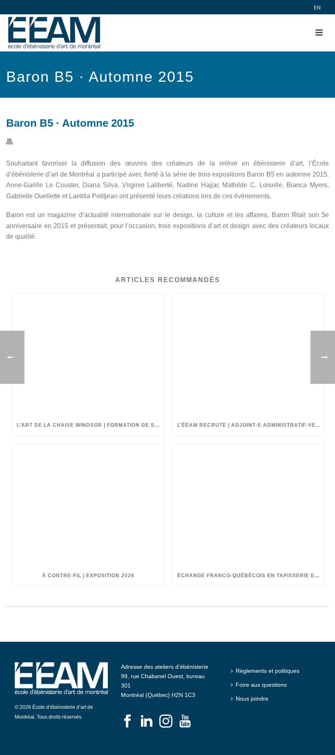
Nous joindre (252, 698)
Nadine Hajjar (197, 184)
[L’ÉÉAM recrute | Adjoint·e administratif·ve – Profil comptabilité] (249, 354)
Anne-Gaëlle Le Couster (42, 184)
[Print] (13, 141)
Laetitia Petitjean (93, 196)
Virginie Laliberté (147, 184)
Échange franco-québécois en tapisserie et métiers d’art (251, 575)
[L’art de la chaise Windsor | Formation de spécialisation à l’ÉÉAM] (88, 354)
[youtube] (185, 721)
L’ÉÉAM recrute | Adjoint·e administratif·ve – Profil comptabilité (251, 425)
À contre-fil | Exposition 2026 (88, 575)
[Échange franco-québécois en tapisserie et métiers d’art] (249, 505)
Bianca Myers (306, 184)
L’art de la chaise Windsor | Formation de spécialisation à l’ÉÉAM (90, 425)
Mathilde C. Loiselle (252, 184)
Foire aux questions (261, 684)
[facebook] (127, 721)
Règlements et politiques (267, 671)
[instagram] (165, 721)
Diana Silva (100, 184)
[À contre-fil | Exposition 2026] (88, 505)
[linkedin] (146, 721)
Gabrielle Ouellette (33, 196)
